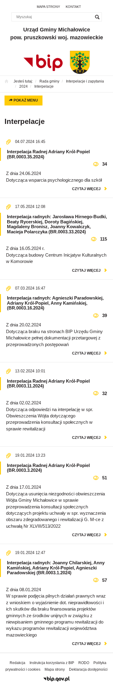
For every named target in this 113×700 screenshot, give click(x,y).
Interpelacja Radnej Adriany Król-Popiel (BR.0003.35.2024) (48, 154)
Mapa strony (48, 6)
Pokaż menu (25, 100)
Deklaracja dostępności (88, 669)
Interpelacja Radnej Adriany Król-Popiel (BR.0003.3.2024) (48, 468)
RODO (83, 663)
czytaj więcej (86, 189)
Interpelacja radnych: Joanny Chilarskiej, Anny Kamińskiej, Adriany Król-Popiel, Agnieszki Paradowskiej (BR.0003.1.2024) (56, 567)
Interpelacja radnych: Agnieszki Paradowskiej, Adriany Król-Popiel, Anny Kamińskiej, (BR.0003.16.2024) (55, 302)
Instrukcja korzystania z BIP (52, 663)
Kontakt (73, 6)
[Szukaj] (97, 16)
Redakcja (17, 663)
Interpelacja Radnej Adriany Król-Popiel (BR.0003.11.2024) (48, 383)
